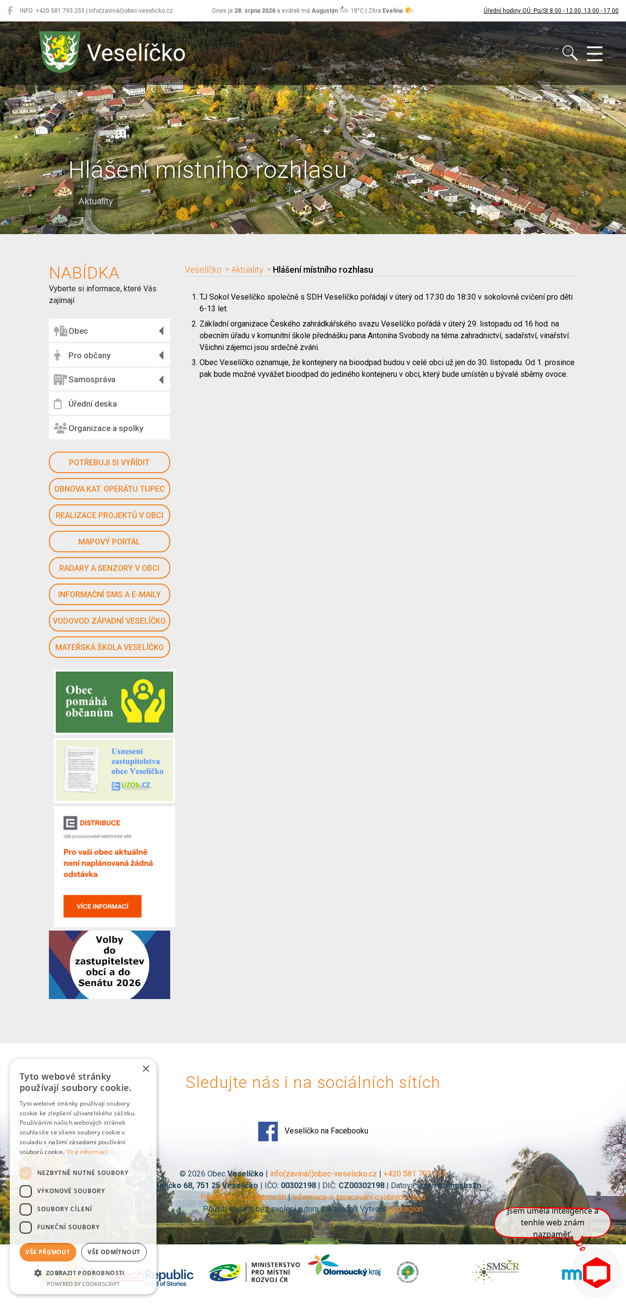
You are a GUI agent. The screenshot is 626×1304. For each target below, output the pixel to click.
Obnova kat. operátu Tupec (109, 489)
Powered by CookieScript (83, 1283)
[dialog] (83, 1176)
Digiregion (405, 1209)
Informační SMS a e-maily (109, 594)
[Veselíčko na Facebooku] (10, 11)
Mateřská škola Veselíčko (109, 647)
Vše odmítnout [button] (114, 1252)
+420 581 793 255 (415, 1173)
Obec (78, 331)
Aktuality (247, 270)
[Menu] (595, 54)
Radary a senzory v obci (109, 568)
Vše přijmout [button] (47, 1252)
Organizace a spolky (105, 428)
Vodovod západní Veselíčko (109, 621)
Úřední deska (92, 404)
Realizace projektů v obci (109, 515)
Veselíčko (203, 270)
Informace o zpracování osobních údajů (359, 1197)
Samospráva (91, 379)
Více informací (87, 1152)
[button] (83, 1273)
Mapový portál (109, 541)
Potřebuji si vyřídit (109, 462)
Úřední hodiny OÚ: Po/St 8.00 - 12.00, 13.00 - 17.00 (551, 10)
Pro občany (89, 355)
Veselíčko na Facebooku (325, 1130)
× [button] (145, 1069)
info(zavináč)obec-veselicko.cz (323, 1173)
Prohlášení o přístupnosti (243, 1197)
